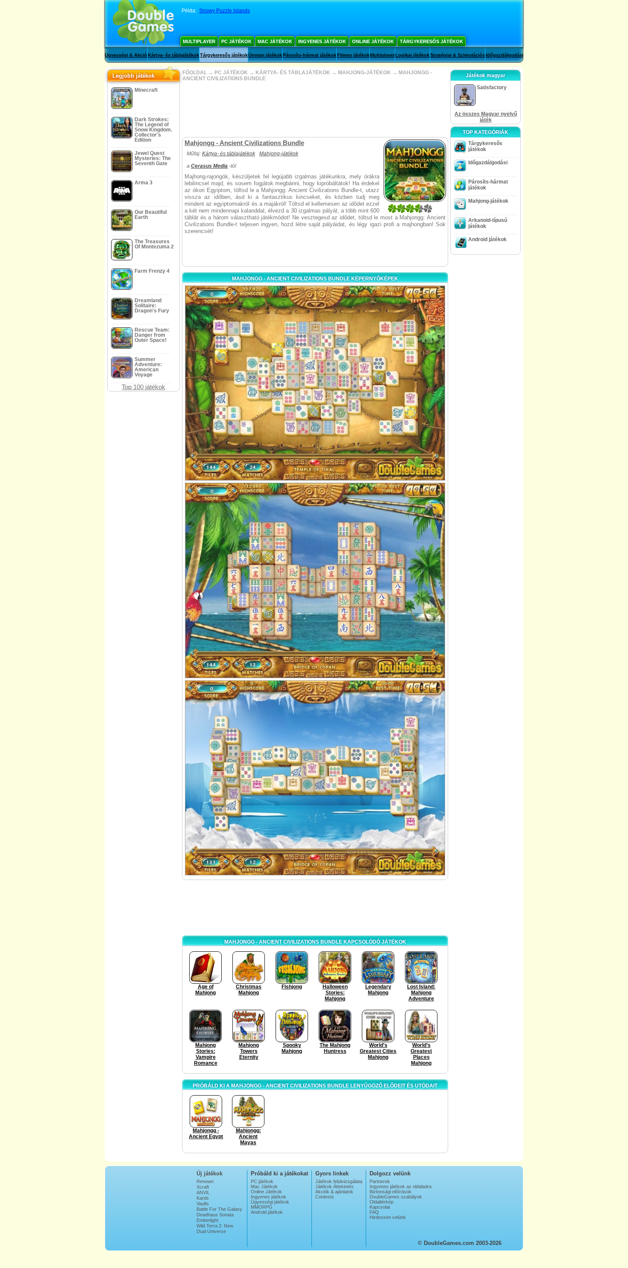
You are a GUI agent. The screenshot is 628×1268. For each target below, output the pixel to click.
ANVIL (203, 1192)
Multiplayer (199, 41)
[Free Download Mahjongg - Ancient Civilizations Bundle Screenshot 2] (315, 580)
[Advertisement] (315, 109)
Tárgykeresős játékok (431, 41)
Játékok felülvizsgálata (338, 1181)
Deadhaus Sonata (215, 1214)
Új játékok (210, 1173)
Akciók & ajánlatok (334, 1191)
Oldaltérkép (381, 1201)
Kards (203, 1198)
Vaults (203, 1203)
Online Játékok (373, 41)
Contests (324, 1196)
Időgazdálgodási (504, 55)
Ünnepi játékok (265, 55)
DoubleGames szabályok (396, 1196)
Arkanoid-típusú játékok (487, 223)
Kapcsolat (380, 1207)
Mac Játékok (275, 41)
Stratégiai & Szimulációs (457, 55)
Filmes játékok (353, 55)
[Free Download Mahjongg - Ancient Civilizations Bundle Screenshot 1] (315, 383)
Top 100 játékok (143, 387)
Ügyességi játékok (270, 1201)
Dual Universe (211, 1231)
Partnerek (380, 1181)
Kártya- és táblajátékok (173, 55)
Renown (205, 1181)
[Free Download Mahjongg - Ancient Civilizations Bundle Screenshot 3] (315, 777)
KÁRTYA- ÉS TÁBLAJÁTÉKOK (292, 73)
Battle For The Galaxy (219, 1209)
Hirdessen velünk (388, 1217)
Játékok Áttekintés (334, 1186)
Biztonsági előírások (390, 1191)
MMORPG (262, 1207)
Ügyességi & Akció (126, 55)
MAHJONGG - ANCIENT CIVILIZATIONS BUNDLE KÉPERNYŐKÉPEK (315, 279)
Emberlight (207, 1220)
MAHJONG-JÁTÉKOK (364, 73)
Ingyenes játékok (322, 41)
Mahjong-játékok (278, 154)
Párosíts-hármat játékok (309, 55)
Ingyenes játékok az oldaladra (400, 1186)
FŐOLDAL (194, 73)
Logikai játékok (412, 55)
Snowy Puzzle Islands (224, 11)
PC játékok (236, 41)
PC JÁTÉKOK (231, 73)
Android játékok (487, 239)
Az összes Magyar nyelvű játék (486, 117)
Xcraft (203, 1186)
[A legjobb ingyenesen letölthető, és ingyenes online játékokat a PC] (143, 23)
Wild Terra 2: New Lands (215, 1228)
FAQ (374, 1212)
